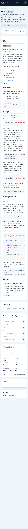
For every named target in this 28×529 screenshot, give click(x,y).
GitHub (4, 385)
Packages (4, 8)
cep (3, 11)
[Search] (21, 3)
